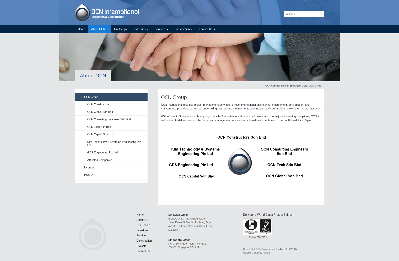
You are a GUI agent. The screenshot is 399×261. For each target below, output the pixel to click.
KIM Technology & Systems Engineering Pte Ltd (114, 143)
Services (160, 29)
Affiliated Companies (99, 160)
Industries (140, 29)
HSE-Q (88, 174)
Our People (121, 29)
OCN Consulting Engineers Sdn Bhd (109, 119)
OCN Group (91, 97)
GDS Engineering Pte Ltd (102, 152)
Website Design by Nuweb (256, 253)
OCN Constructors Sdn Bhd (279, 85)
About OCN (98, 29)
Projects (142, 245)
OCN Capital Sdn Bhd (100, 134)
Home (81, 29)
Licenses (89, 167)
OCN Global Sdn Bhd (100, 111)
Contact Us (206, 29)
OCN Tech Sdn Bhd (99, 126)
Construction (183, 29)
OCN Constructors (98, 104)
